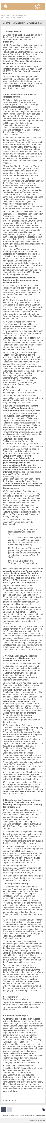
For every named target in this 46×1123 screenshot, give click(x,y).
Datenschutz (15, 1115)
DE (4, 1110)
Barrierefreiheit (40, 1115)
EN (9, 1110)
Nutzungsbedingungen (27, 1115)
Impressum (6, 1115)
